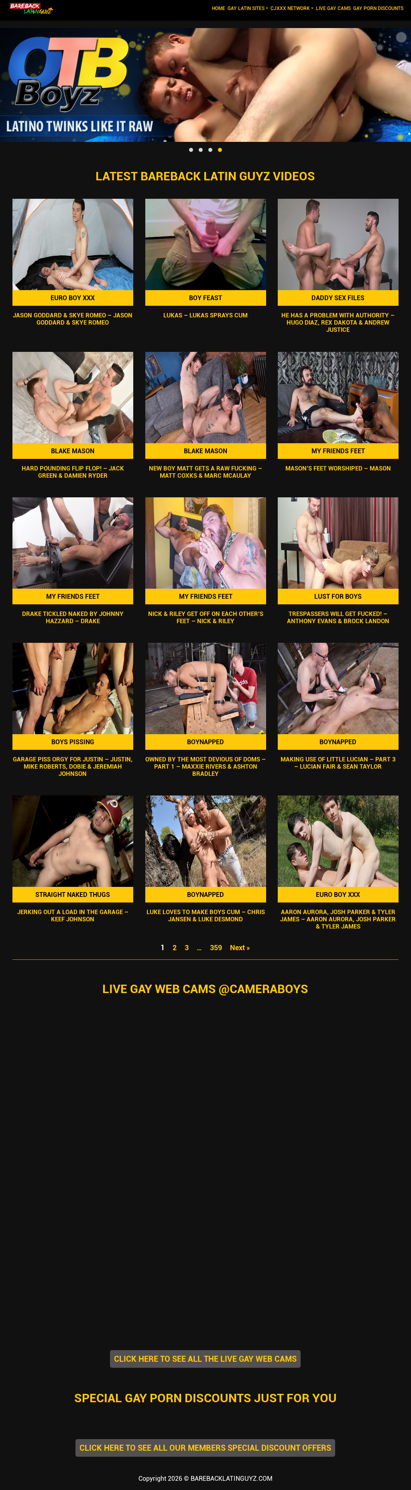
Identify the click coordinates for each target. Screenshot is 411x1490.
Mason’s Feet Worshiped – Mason (338, 468)
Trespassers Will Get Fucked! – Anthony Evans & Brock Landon (338, 617)
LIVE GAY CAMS (333, 8)
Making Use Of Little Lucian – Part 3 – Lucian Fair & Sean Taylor (338, 763)
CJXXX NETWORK (290, 8)
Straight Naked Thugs (72, 894)
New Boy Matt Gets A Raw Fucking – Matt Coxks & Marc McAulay (205, 472)
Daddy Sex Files (338, 298)
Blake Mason (72, 451)
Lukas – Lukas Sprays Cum (205, 315)
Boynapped (205, 742)
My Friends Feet (338, 451)
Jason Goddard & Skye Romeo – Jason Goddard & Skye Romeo (72, 319)
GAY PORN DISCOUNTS (378, 8)
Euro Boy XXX (73, 298)
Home (219, 8)
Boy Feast (205, 298)
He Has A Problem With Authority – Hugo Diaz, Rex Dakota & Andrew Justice (338, 323)
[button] (191, 150)
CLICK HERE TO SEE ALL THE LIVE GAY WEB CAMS (205, 1359)
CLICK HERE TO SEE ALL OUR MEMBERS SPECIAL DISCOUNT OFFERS (205, 1448)
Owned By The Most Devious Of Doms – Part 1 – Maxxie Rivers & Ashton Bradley (205, 766)
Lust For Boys (338, 596)
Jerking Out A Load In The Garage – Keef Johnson (72, 916)
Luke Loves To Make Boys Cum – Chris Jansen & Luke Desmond (205, 916)
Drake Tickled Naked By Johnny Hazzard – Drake (73, 617)
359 (216, 947)
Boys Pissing (72, 742)
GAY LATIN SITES (246, 8)
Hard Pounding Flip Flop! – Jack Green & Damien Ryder (73, 472)
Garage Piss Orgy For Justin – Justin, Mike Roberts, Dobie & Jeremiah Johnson (72, 766)
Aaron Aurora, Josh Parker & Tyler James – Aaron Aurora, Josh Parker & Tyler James (338, 919)
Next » (240, 947)
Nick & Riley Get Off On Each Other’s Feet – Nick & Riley (205, 617)
